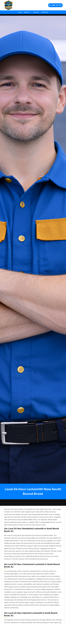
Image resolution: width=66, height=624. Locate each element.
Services (26, 12)
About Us (36, 12)
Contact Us (44, 12)
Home (20, 12)
